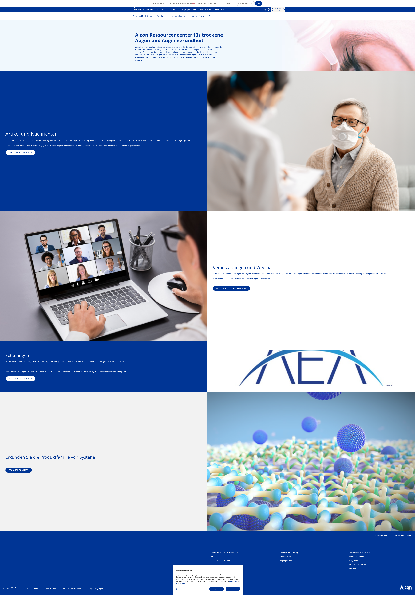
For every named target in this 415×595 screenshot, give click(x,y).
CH (269, 9)
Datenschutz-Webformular (70, 588)
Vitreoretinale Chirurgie (289, 553)
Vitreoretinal (173, 9)
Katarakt (160, 9)
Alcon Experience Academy (360, 553)
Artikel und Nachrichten (142, 16)
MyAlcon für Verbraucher (276, 9)
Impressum (354, 568)
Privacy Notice (180, 583)
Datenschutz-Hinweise (32, 588)
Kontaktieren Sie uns (357, 564)
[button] (245, 3)
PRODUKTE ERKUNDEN (18, 470)
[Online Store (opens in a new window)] (265, 10)
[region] (208, 580)
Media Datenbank (356, 557)
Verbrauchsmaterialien (220, 560)
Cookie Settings (183, 589)
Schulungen (162, 16)
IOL (212, 557)
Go (258, 3)
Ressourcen (220, 9)
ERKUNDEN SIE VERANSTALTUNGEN (231, 288)
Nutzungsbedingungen (94, 588)
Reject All (216, 589)
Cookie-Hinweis (50, 588)
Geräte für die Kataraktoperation (224, 553)
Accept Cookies (233, 589)
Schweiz (13, 588)
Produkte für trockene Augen (202, 16)
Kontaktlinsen (205, 9)
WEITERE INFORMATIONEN (20, 152)
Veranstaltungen (178, 16)
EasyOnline (353, 560)
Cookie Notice (233, 581)
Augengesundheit (189, 9)
